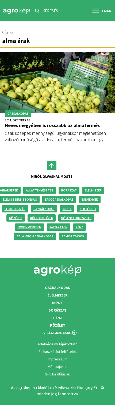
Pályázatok (58, 227)
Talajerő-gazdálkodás (35, 236)
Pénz (79, 227)
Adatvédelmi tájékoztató (58, 344)
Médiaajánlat (58, 366)
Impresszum (57, 359)
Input (67, 209)
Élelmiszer (93, 190)
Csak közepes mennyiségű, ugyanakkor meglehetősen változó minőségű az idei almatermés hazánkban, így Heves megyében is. (55, 139)
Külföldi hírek (41, 218)
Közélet (15, 218)
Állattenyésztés (39, 190)
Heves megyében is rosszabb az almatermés (52, 125)
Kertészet (88, 209)
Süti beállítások (57, 374)
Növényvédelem (29, 227)
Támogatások (73, 236)
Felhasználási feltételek (58, 351)
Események (90, 199)
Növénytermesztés (76, 218)
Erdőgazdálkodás (59, 199)
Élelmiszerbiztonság (20, 199)
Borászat (69, 190)
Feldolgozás (15, 209)
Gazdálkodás (44, 209)
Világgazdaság (57, 332)
